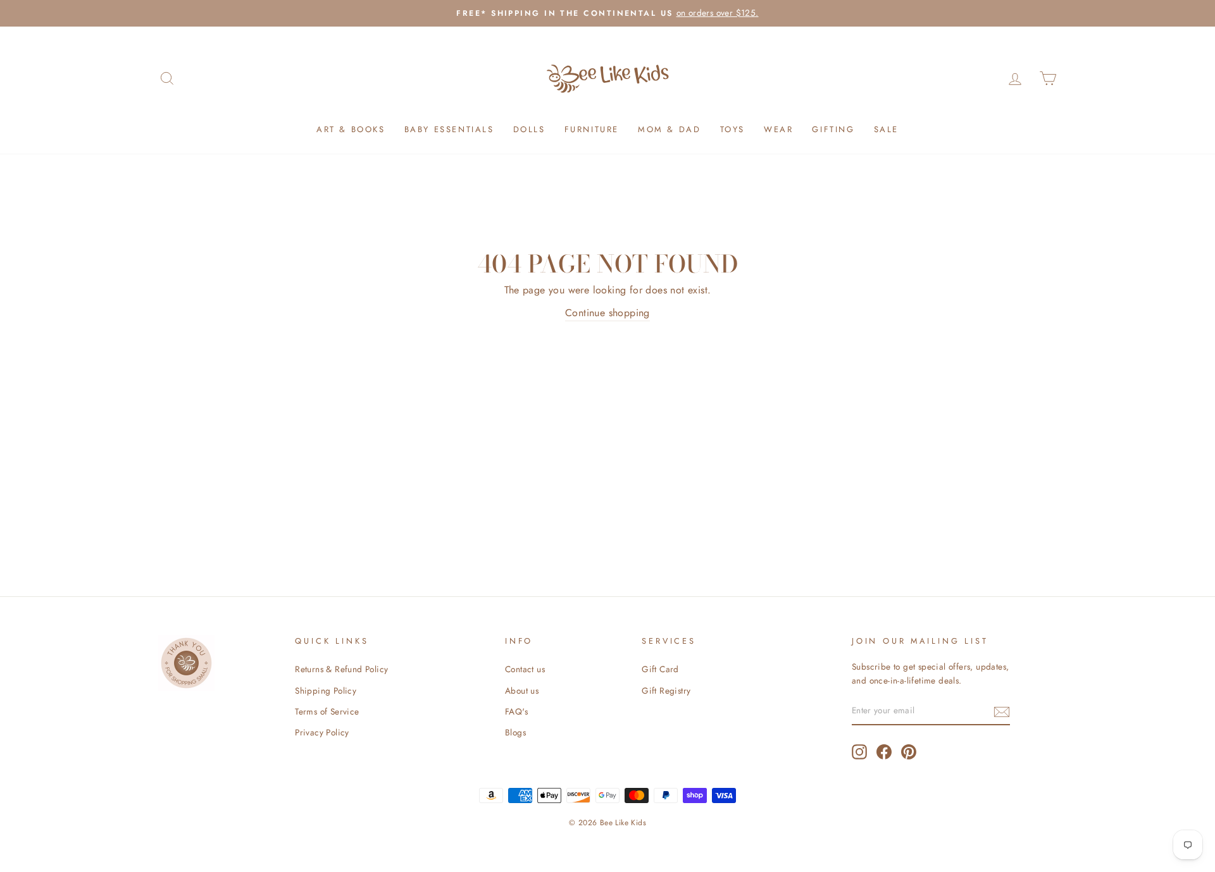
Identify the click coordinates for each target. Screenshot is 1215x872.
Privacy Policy (322, 732)
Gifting (833, 129)
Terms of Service (327, 711)
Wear (778, 129)
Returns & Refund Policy (341, 669)
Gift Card (660, 669)
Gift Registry (666, 690)
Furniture (591, 129)
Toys (732, 129)
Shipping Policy (325, 690)
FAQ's (516, 711)
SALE (886, 129)
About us (522, 690)
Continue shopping (607, 312)
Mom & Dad (669, 129)
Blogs (515, 732)
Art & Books (350, 129)
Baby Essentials (449, 129)
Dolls (529, 129)
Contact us (525, 669)
